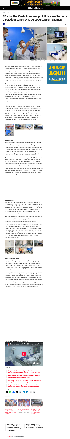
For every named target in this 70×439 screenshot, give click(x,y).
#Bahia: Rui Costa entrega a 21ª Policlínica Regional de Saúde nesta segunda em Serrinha (23, 408)
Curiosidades (38, 24)
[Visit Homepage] (35, 8)
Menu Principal (45, 24)
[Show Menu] (3, 8)
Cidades (7, 12)
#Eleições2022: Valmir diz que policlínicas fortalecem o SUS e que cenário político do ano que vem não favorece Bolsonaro (23, 385)
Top (52, 24)
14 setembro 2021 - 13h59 (24, 24)
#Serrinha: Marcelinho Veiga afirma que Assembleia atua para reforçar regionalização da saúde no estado (24, 376)
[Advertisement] (57, 136)
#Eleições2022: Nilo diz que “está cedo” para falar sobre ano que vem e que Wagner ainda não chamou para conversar (24, 381)
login (10, 436)
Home (4, 12)
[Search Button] (66, 8)
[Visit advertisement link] (35, 3)
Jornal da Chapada (12, 24)
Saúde (50, 24)
